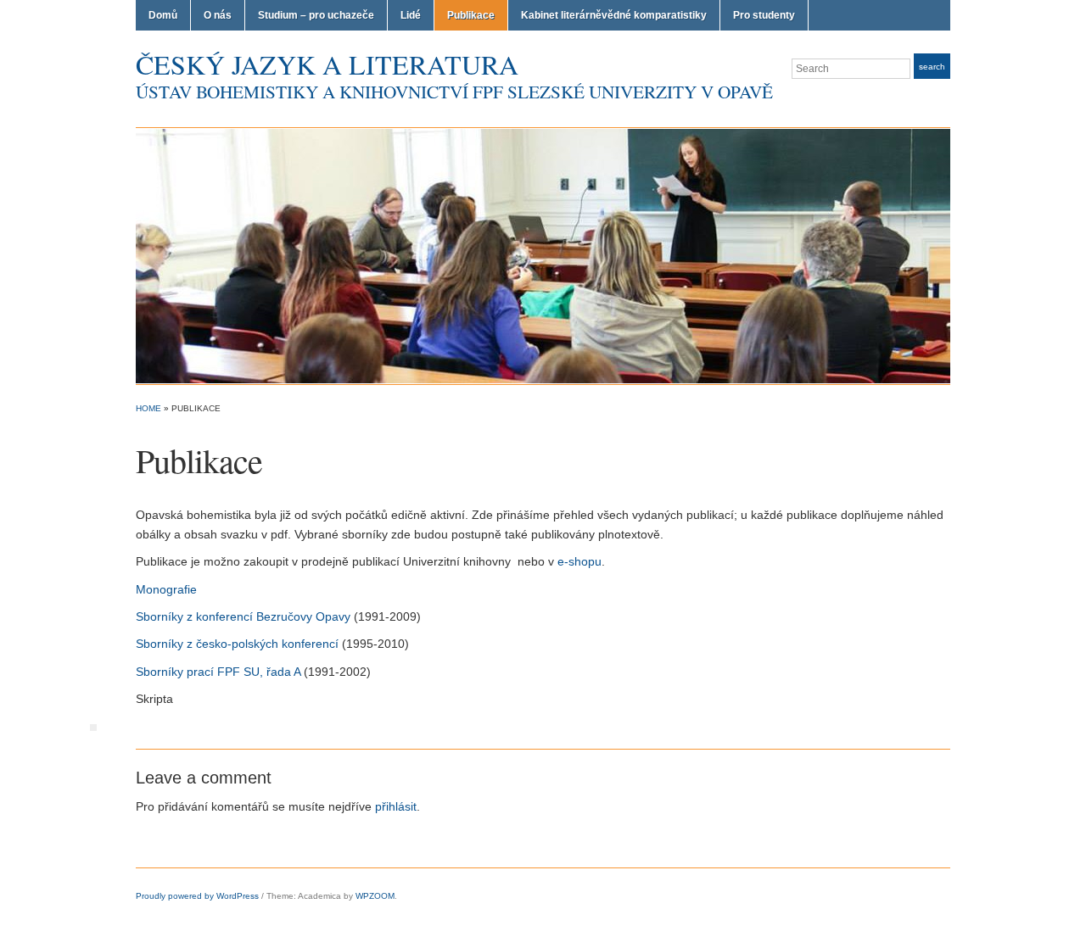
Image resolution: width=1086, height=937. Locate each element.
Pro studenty (764, 15)
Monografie (166, 589)
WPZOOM (375, 896)
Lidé (410, 15)
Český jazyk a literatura (327, 64)
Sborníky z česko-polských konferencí (237, 643)
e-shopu (579, 561)
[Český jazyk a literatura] (543, 255)
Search (932, 66)
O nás (218, 15)
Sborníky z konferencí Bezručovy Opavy (243, 616)
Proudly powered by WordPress (197, 896)
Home (148, 408)
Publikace (471, 15)
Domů (162, 15)
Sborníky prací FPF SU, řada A (218, 671)
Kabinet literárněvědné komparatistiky (614, 15)
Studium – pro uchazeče (316, 15)
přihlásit (396, 806)
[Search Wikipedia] (93, 726)
